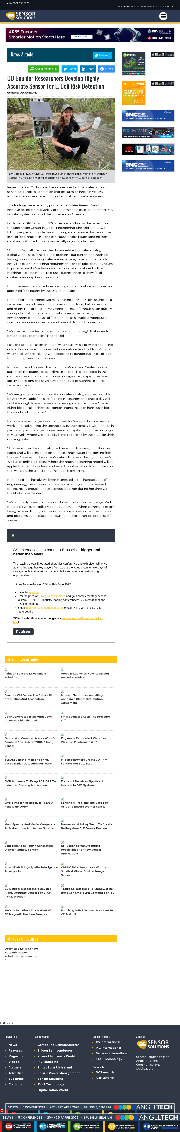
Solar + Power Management (59, 1073)
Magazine (16, 1056)
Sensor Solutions (50, 1078)
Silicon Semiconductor (55, 1050)
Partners (15, 1067)
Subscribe (16, 1078)
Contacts (15, 1084)
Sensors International (112, 1053)
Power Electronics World (56, 1056)
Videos (14, 1062)
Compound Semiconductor (58, 1045)
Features (15, 1050)
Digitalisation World (53, 1090)
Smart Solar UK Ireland (55, 1067)
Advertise (16, 1073)
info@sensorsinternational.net (44, 607)
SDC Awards (105, 1078)
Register (23, 632)
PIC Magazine (48, 1062)
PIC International (108, 1047)
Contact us (168, 6)
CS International (108, 1042)
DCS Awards (105, 1072)
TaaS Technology (51, 1084)
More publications (126, 6)
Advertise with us (149, 6)
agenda (34, 592)
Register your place (53, 596)
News (13, 1045)
